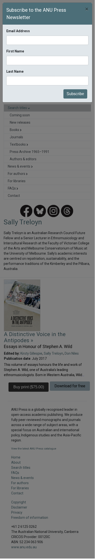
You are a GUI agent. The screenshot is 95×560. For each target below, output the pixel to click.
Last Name (15, 71)
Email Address (18, 31)
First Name (15, 51)
